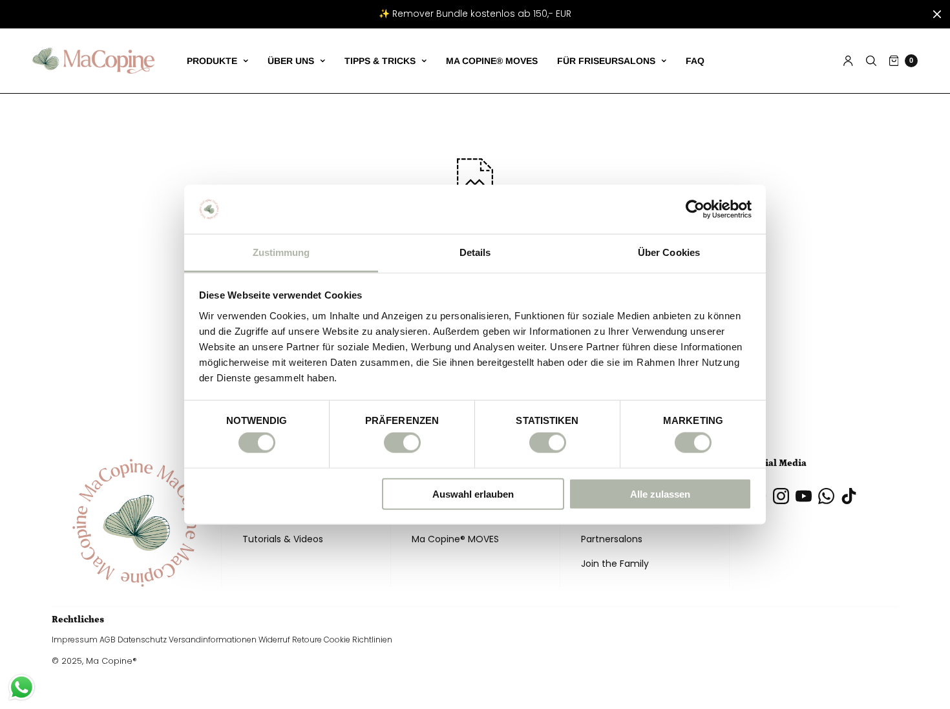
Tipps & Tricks (380, 61)
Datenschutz (142, 639)
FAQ (695, 61)
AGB (108, 639)
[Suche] (871, 61)
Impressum (75, 639)
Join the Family (615, 563)
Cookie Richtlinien (358, 639)
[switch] (402, 442)
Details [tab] (475, 252)
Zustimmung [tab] (281, 252)
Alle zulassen (660, 493)
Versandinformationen (213, 639)
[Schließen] (937, 14)
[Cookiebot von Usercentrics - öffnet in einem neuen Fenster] (695, 209)
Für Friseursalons (606, 61)
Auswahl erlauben (473, 493)
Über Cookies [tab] (669, 252)
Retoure (307, 639)
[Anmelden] (848, 61)
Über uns (291, 61)
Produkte (212, 61)
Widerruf (274, 639)
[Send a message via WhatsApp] (21, 687)
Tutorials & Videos (282, 539)
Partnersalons (611, 539)
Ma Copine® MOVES (492, 61)
